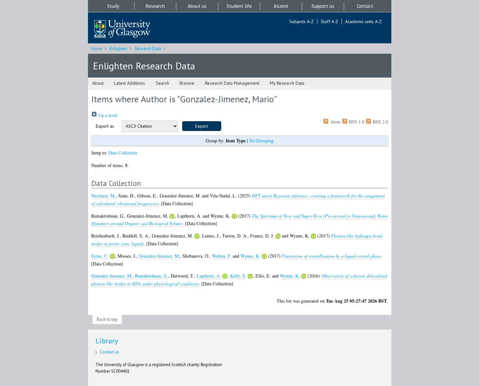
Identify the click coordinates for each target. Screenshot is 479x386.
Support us (323, 6)
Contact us (109, 352)
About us (197, 6)
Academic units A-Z (363, 21)
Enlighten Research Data (144, 65)
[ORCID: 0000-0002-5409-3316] (278, 236)
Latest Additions (129, 83)
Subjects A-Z (301, 21)
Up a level (107, 115)
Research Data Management (232, 83)
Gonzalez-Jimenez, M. (159, 256)
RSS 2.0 (379, 122)
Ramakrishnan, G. (151, 276)
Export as (105, 126)
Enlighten (118, 48)
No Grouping (261, 140)
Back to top (107, 319)
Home (96, 48)
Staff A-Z (329, 21)
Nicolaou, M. (103, 196)
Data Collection (123, 153)
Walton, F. (221, 256)
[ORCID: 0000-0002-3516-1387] (250, 276)
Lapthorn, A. (209, 276)
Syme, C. (100, 256)
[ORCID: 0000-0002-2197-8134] (224, 276)
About (98, 83)
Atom (335, 122)
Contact (365, 6)
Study (113, 6)
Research (155, 6)
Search (162, 83)
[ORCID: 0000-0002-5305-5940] (234, 216)
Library (106, 340)
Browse (187, 83)
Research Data (148, 48)
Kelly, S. (238, 276)
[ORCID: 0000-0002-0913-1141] (112, 256)
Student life (239, 6)
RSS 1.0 (356, 122)
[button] (201, 126)
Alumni (281, 6)
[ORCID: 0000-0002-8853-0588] (172, 216)
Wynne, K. (250, 256)
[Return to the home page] (122, 29)
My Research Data (287, 83)
